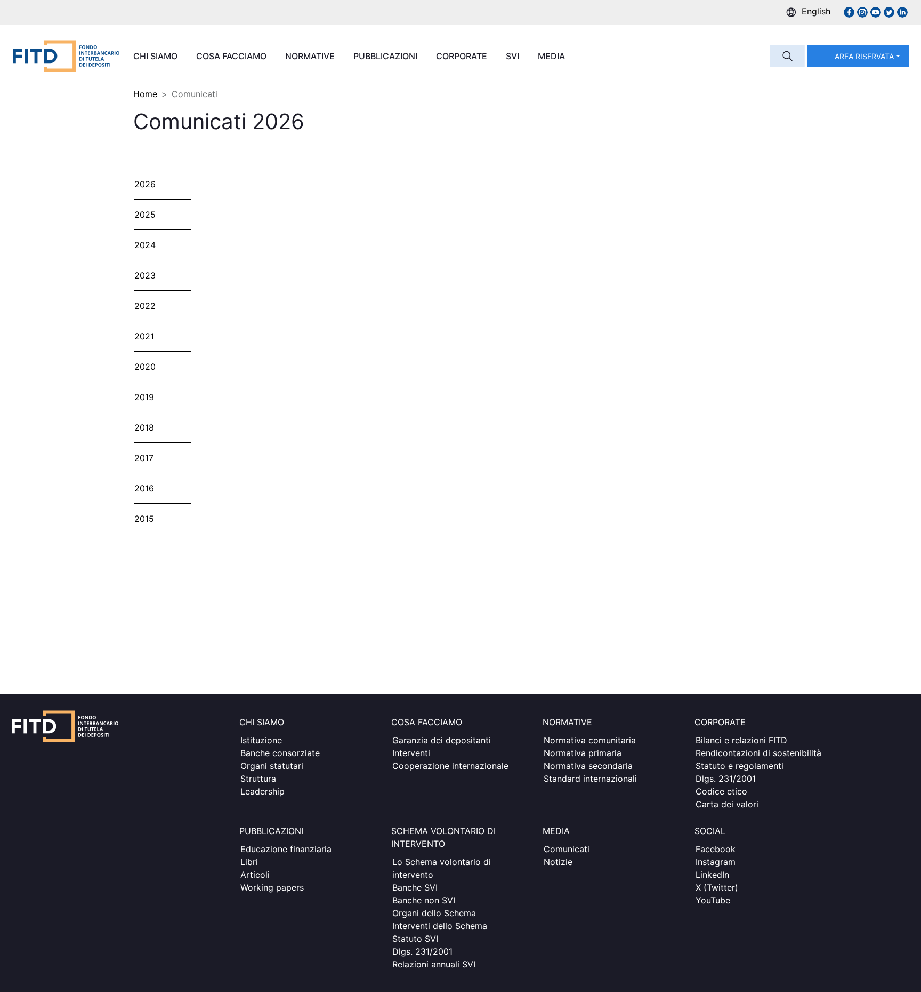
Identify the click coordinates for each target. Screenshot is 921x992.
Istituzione (261, 740)
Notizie (558, 861)
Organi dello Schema (434, 913)
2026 (145, 184)
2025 (145, 214)
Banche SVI (415, 887)
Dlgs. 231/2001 (726, 778)
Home (145, 94)
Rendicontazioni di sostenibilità (758, 753)
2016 (144, 488)
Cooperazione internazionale (450, 765)
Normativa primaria (582, 753)
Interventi (411, 753)
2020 (145, 366)
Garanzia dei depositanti (441, 740)
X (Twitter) (717, 887)
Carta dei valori (727, 804)
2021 (144, 336)
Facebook (716, 849)
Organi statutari (271, 765)
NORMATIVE (311, 56)
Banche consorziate (280, 753)
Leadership (262, 791)
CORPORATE (462, 56)
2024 (145, 245)
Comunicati (566, 849)
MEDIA (552, 56)
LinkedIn (712, 874)
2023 (145, 275)
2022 (145, 305)
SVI (513, 56)
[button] (858, 56)
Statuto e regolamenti (739, 765)
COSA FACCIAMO (232, 56)
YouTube (713, 900)
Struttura (258, 778)
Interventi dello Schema (439, 925)
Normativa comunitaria (590, 740)
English (816, 11)
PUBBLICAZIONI (386, 56)
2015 (144, 518)
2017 (144, 458)
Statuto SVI (415, 938)
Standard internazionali (590, 778)
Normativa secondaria (588, 765)
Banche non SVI (423, 900)
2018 (144, 427)
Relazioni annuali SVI (433, 964)
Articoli (255, 874)
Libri (249, 861)
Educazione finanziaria (286, 849)
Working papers (272, 887)
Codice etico (721, 791)
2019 (144, 397)
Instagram (716, 861)
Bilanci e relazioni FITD (741, 740)
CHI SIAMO (156, 56)
